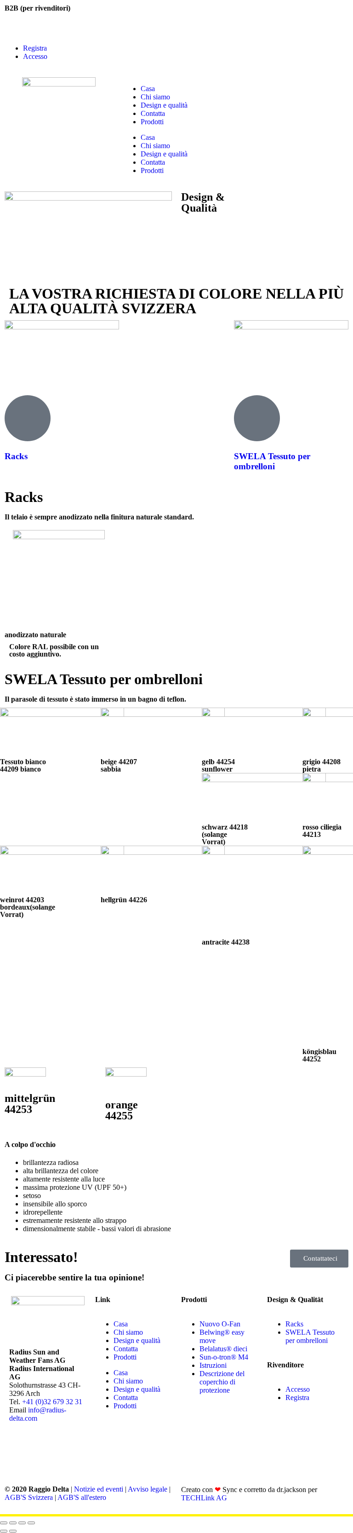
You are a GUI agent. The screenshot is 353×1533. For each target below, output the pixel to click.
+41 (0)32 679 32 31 (52, 1402)
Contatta (153, 113)
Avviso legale (147, 1489)
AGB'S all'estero (81, 1497)
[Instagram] (45, 1450)
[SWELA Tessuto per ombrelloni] (257, 418)
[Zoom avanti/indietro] (3, 1522)
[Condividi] (22, 1522)
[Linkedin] (70, 1450)
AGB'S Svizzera (29, 1497)
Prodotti (152, 122)
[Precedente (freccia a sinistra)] (3, 1531)
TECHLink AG (204, 1498)
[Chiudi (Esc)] (31, 1522)
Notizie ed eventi (98, 1489)
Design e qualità (164, 105)
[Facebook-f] (20, 1450)
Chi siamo (155, 97)
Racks (16, 456)
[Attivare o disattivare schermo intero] (13, 1522)
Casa (148, 88)
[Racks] (28, 418)
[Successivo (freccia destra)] (13, 1531)
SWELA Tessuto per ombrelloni (272, 461)
